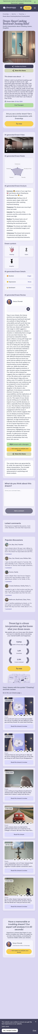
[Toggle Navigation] (35, 8)
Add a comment (19, 511)
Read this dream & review (19, 726)
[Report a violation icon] (23, 76)
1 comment (8, 554)
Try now (27, 8)
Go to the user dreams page (11, 693)
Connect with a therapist (21, 444)
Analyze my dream (20, 66)
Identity (14, 14)
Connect (21, 3)
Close (34, 1030)
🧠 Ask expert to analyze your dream (19, 449)
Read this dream (19, 834)
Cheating (21, 14)
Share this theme (20, 70)
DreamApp (6, 14)
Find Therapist (19, 105)
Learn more (5, 1026)
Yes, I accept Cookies (9, 1030)
